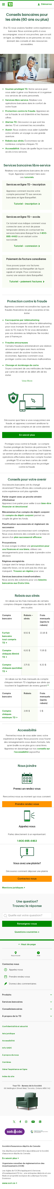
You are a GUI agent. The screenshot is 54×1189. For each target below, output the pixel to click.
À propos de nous (10, 1055)
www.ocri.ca (8, 1183)
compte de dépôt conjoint (19, 515)
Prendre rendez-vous (19, 977)
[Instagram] (26, 1122)
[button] (27, 435)
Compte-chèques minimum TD (9, 714)
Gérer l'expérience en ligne (14, 1069)
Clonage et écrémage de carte (22, 365)
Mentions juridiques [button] (12, 888)
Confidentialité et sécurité (15, 1026)
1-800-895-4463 (27, 841)
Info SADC (7, 1048)
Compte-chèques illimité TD (10, 653)
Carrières (6, 1062)
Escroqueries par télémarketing (22, 320)
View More (27, 381)
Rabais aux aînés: (14, 141)
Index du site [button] (8, 1076)
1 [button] (47, 685)
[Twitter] (14, 1122)
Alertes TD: (11, 122)
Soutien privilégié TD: (16, 89)
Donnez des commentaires (22, 984)
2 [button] (48, 685)
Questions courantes (26, 932)
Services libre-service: (17, 100)
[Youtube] (33, 1122)
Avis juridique (8, 1033)
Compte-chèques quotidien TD (12, 668)
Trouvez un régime (23, 571)
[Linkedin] (40, 1122)
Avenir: (9, 130)
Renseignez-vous (27, 924)
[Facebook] (20, 1122)
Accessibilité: (12, 149)
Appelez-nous (16, 970)
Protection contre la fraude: (20, 111)
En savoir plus (9, 1158)
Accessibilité (8, 1041)
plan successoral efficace (27, 537)
